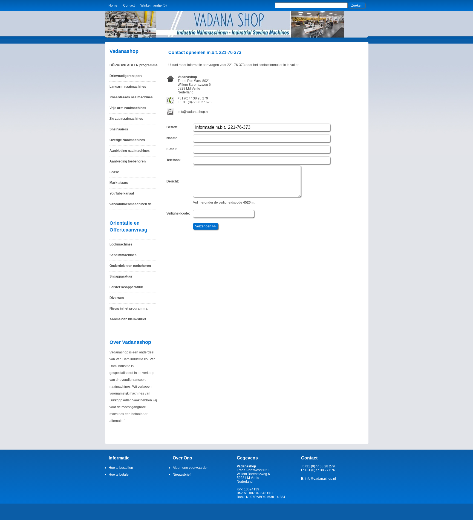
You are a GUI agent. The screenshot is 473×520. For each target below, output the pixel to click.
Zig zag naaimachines (126, 119)
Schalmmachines (123, 255)
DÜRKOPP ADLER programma (133, 65)
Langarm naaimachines (127, 86)
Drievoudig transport (125, 76)
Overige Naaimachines (127, 140)
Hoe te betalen (120, 474)
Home (112, 5)
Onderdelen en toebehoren (130, 266)
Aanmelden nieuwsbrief (127, 319)
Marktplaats (118, 183)
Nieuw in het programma (128, 308)
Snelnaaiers (118, 129)
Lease (114, 172)
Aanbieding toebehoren (127, 161)
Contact (129, 5)
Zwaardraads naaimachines (131, 97)
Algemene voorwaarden (191, 468)
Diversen (116, 298)
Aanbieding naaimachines (129, 151)
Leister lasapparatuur (126, 287)
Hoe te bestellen (121, 468)
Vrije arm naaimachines (127, 108)
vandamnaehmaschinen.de (130, 204)
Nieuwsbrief (182, 474)
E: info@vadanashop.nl (318, 479)
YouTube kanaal (121, 193)
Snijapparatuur (120, 276)
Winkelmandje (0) (153, 5)
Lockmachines (120, 244)
